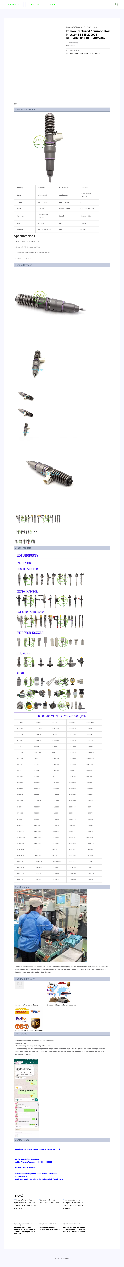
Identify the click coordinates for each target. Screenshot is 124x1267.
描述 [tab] (15, 104)
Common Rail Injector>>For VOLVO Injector (82, 27)
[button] (14, 4)
